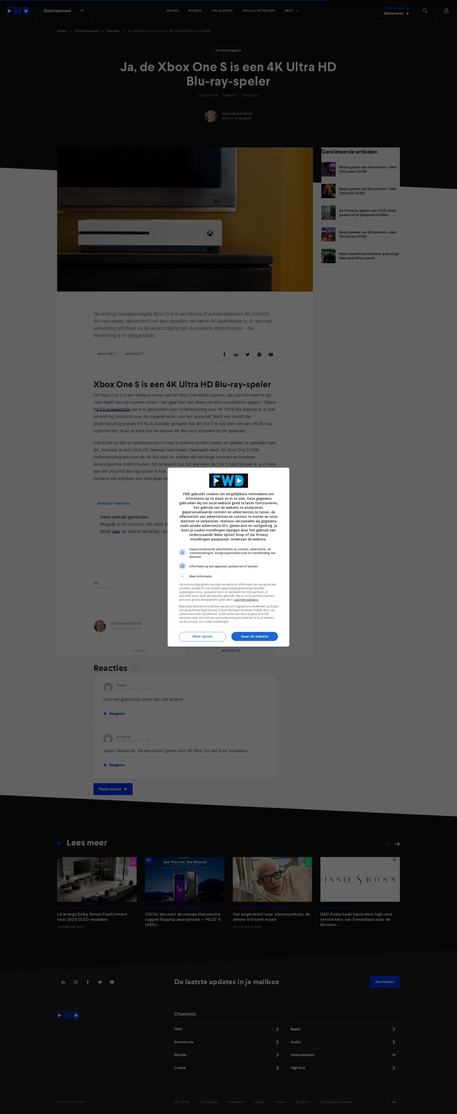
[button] (228, 576)
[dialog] (228, 557)
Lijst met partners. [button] (246, 600)
